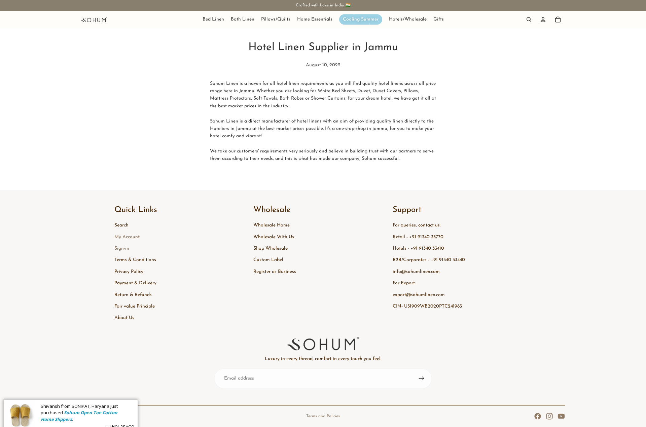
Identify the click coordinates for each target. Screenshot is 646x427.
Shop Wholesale (270, 248)
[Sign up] (422, 378)
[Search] (529, 19)
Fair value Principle (134, 306)
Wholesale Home (271, 225)
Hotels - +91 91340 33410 (418, 248)
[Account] (543, 19)
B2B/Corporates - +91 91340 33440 (429, 259)
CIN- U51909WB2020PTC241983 (427, 306)
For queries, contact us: (416, 225)
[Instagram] (549, 416)
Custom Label (268, 259)
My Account (127, 237)
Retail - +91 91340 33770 (418, 237)
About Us (124, 317)
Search (121, 225)
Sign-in (121, 248)
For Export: (404, 283)
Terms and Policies (323, 416)
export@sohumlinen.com (419, 294)
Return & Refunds (133, 294)
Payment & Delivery (135, 283)
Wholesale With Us (273, 237)
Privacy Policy (128, 271)
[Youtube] (561, 416)
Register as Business (274, 271)
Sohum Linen (108, 416)
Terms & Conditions (135, 259)
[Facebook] (538, 416)
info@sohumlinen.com (416, 271)
